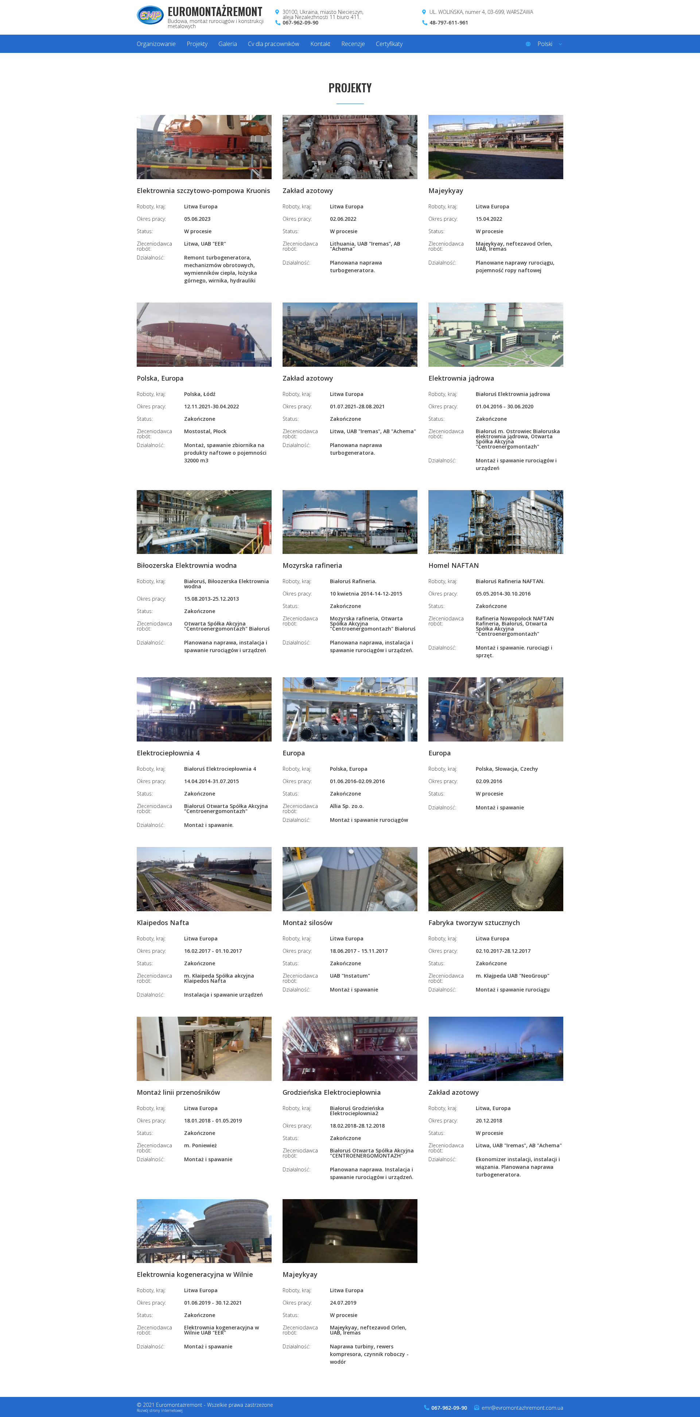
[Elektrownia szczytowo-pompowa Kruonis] (204, 147)
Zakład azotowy (308, 191)
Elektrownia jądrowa (461, 378)
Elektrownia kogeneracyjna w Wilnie (195, 1275)
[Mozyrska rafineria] (350, 522)
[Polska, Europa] (204, 335)
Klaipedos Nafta (163, 923)
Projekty (197, 44)
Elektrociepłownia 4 (168, 753)
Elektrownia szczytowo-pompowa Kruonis (203, 191)
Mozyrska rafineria (312, 566)
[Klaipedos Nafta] (204, 879)
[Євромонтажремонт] (150, 17)
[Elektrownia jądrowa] (495, 335)
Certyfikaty (389, 44)
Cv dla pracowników (273, 44)
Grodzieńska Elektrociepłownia (332, 1093)
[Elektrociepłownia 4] (204, 709)
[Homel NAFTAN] (495, 522)
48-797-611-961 (448, 22)
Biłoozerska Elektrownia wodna (187, 566)
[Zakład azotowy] (350, 147)
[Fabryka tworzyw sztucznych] (495, 879)
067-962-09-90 (300, 22)
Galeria (227, 44)
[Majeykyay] (495, 147)
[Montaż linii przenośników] (204, 1049)
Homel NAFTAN (453, 566)
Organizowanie (156, 44)
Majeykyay (445, 191)
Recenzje (353, 44)
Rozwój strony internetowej (160, 1410)
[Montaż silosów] (350, 879)
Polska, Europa (160, 378)
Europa (294, 753)
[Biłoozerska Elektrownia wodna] (204, 522)
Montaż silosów (307, 923)
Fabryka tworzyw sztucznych (474, 923)
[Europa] (350, 709)
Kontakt (320, 44)
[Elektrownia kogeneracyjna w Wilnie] (204, 1231)
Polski (544, 44)
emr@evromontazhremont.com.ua (522, 1407)
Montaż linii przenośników (178, 1093)
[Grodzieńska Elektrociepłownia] (350, 1049)
